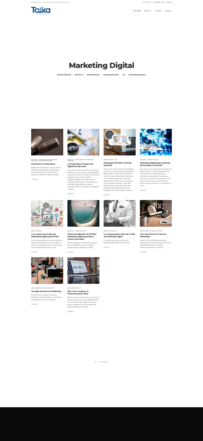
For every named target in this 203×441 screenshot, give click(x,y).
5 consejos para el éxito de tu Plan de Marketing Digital (119, 235)
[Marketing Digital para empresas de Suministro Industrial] (156, 142)
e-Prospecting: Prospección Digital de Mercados (80, 165)
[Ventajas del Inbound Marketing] (47, 270)
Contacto (168, 11)
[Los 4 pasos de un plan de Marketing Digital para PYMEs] (47, 213)
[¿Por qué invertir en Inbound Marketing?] (156, 213)
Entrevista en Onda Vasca (43, 164)
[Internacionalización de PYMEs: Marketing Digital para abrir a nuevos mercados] (83, 213)
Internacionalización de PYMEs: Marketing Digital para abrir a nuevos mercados (82, 236)
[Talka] (40, 11)
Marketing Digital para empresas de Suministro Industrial (155, 164)
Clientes (158, 11)
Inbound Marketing (64, 75)
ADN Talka (137, 11)
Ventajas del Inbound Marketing (46, 291)
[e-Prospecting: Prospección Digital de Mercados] (83, 142)
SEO (123, 75)
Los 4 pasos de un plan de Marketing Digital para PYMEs (45, 235)
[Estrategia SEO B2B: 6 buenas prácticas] (120, 142)
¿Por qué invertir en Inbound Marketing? (153, 235)
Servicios (147, 11)
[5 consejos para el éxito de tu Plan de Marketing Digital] (120, 213)
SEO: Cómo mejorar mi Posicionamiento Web (77, 292)
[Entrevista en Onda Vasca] (47, 142)
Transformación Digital (137, 75)
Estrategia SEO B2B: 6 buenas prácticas (118, 164)
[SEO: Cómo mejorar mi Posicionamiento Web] (83, 270)
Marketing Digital (93, 75)
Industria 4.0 (79, 75)
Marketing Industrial (111, 75)
